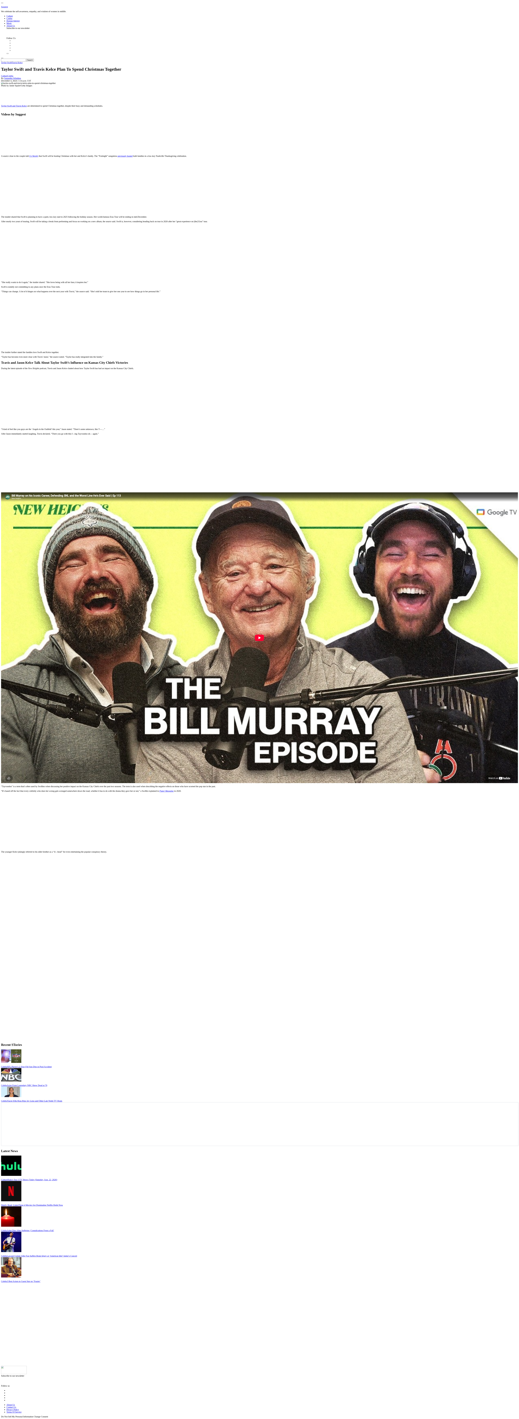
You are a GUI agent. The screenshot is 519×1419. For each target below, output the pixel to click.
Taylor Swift (6, 62)
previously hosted (125, 156)
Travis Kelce (17, 62)
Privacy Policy (12, 1409)
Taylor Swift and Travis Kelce (14, 106)
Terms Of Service (13, 1412)
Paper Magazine (166, 791)
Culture (4, 76)
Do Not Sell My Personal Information (17, 1416)
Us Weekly (33, 156)
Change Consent (41, 1416)
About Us (10, 1405)
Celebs (10, 76)
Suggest (4, 7)
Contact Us (11, 1407)
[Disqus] (259, 889)
